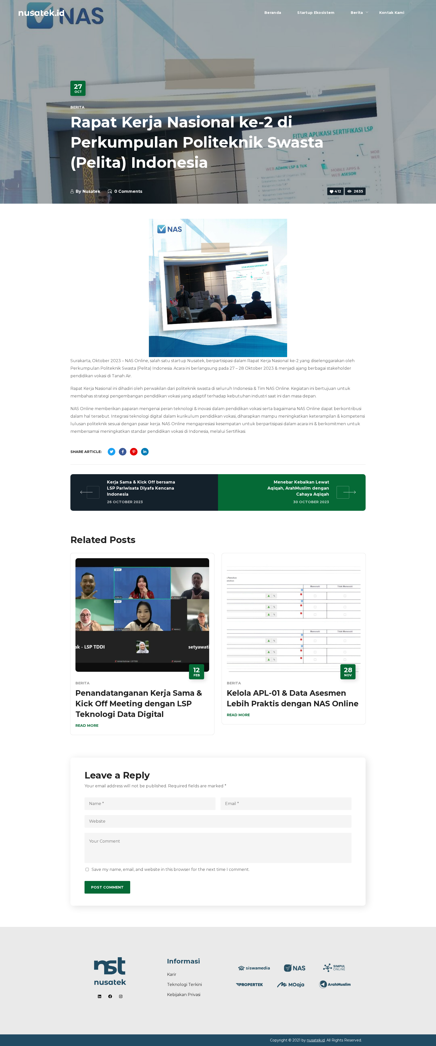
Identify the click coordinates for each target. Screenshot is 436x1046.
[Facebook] (110, 996)
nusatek (91, 191)
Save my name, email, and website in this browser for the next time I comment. (171, 869)
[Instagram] (121, 996)
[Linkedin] (99, 996)
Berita (77, 107)
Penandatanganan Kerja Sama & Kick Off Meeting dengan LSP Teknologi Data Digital (138, 703)
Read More (86, 725)
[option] (142, 647)
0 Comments (128, 191)
